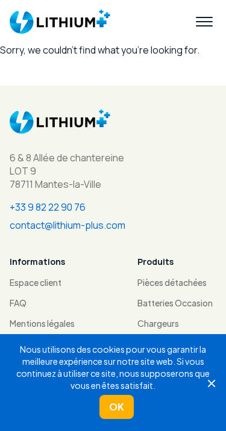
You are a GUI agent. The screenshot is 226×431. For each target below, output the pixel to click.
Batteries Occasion (175, 302)
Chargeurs (158, 323)
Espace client (35, 282)
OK (116, 406)
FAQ (18, 302)
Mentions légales (42, 323)
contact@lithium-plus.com (67, 225)
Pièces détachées (172, 282)
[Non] (211, 383)
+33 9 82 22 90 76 (48, 207)
